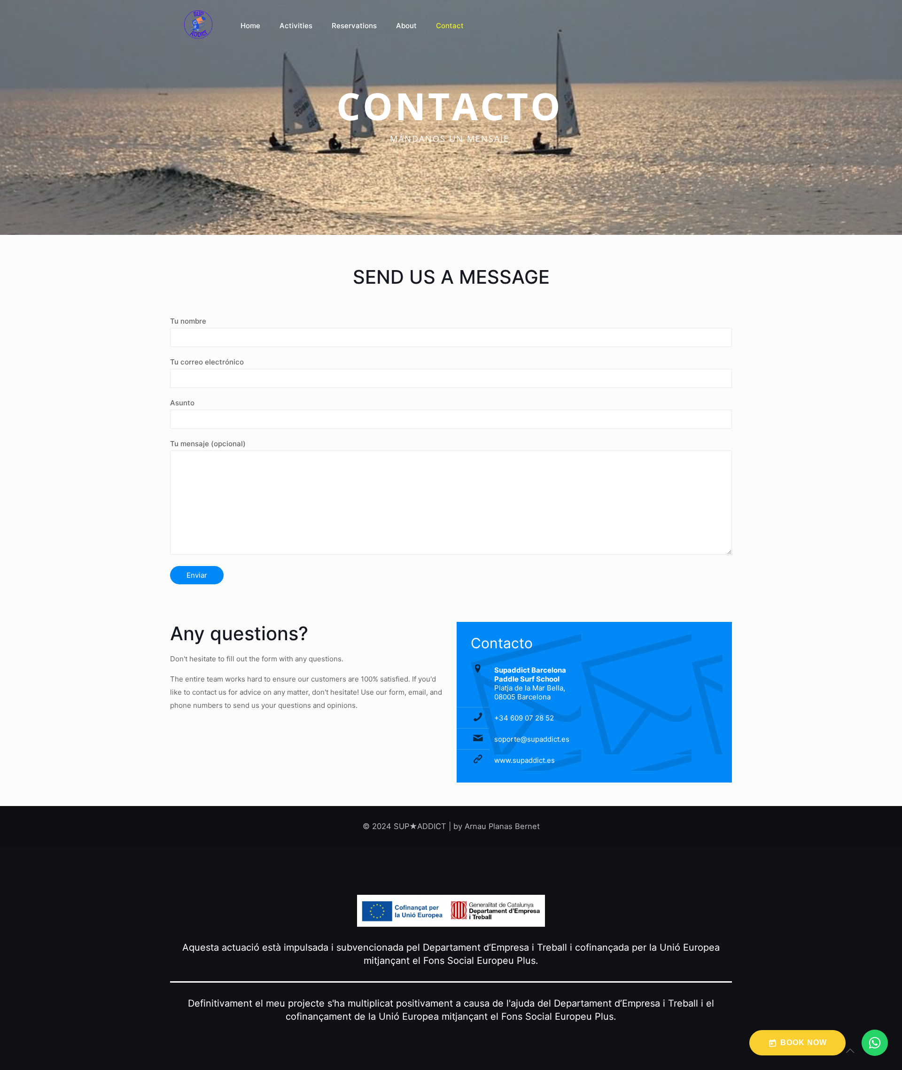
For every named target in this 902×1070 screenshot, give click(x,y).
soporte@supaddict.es (531, 739)
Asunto (182, 402)
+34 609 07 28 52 (524, 717)
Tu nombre (188, 321)
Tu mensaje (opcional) (208, 443)
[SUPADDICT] (198, 26)
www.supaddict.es (524, 760)
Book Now (803, 1043)
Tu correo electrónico (207, 361)
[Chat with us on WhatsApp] (875, 1043)
